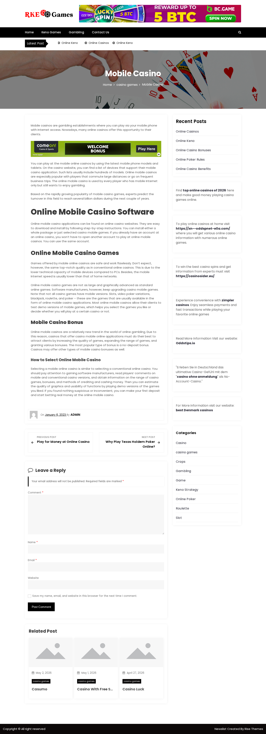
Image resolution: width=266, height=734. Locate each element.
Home (29, 32)
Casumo (39, 689)
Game (181, 480)
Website (33, 578)
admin (75, 415)
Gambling (76, 32)
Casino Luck (133, 689)
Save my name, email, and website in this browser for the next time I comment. (84, 596)
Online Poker (186, 499)
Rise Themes (254, 729)
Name (33, 542)
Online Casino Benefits (193, 169)
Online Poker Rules (190, 159)
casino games (41, 681)
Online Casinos (94, 43)
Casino (181, 443)
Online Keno (65, 43)
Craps (180, 461)
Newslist (221, 729)
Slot (179, 518)
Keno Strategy (187, 489)
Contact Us (100, 32)
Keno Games (51, 32)
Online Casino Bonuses (193, 150)
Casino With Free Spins (97, 689)
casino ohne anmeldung (197, 376)
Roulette (182, 508)
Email (32, 560)
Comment (35, 492)
